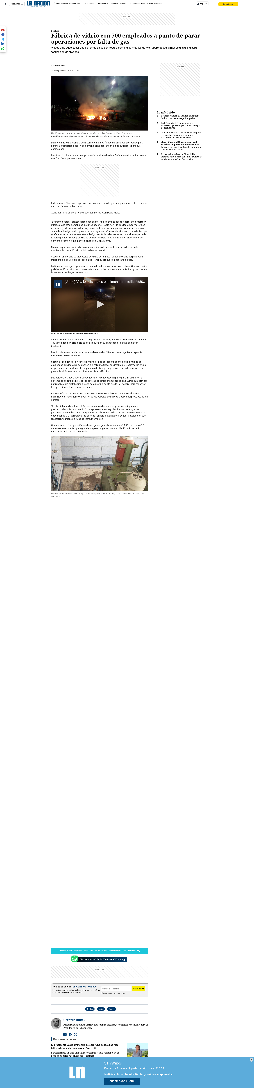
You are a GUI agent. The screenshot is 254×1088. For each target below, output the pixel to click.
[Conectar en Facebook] (70, 1034)
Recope (111, 1009)
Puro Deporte (102, 4)
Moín (101, 1009)
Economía (114, 4)
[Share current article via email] (3, 30)
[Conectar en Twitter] (75, 1034)
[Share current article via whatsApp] (3, 48)
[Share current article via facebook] (3, 34)
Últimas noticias (61, 4)
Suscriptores (74, 4)
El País (85, 4)
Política (92, 4)
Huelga (90, 1009)
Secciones (15, 4)
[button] (99, 304)
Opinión (144, 4)
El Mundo (158, 4)
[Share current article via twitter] (3, 39)
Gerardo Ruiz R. (60, 65)
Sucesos (124, 4)
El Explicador (134, 4)
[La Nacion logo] (38, 3)
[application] (99, 304)
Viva (151, 4)
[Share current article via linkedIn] (3, 43)
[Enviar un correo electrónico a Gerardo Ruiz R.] (65, 1034)
